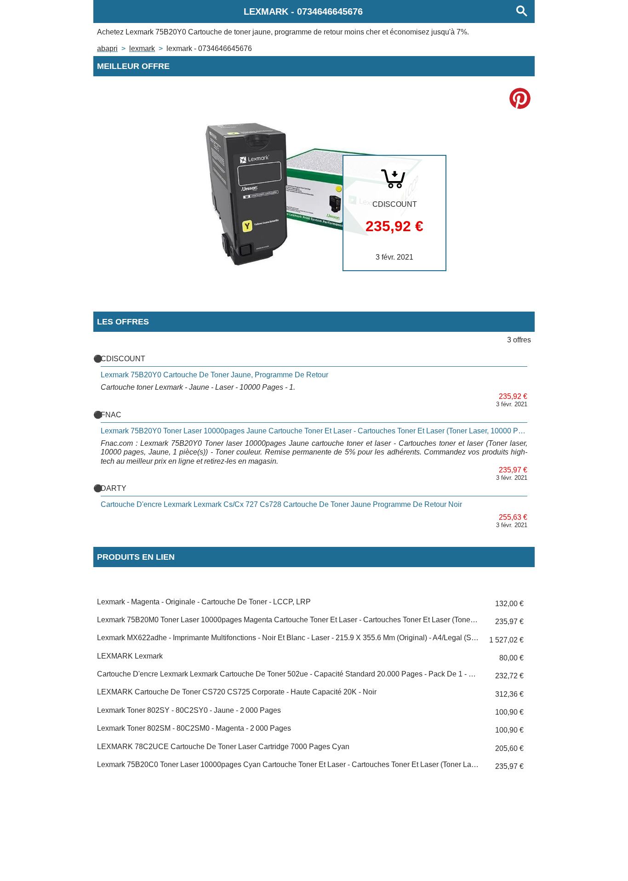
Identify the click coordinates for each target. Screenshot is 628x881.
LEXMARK (142, 48)
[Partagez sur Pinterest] (520, 98)
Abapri (107, 48)
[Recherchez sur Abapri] (521, 11)
